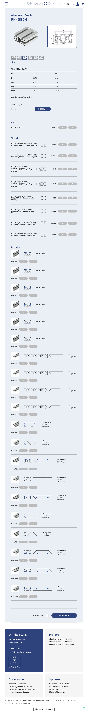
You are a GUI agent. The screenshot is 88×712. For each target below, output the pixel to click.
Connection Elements (18, 684)
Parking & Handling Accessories (22, 689)
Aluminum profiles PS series (60, 642)
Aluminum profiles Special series (62, 644)
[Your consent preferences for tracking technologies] (84, 708)
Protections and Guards (19, 692)
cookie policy (20, 703)
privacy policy (9, 703)
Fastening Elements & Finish (20, 686)
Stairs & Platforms (57, 692)
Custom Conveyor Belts (59, 684)
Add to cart (64, 615)
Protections (54, 689)
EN (68, 4)
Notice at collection (44, 709)
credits (28, 703)
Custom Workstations (58, 686)
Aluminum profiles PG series (61, 639)
